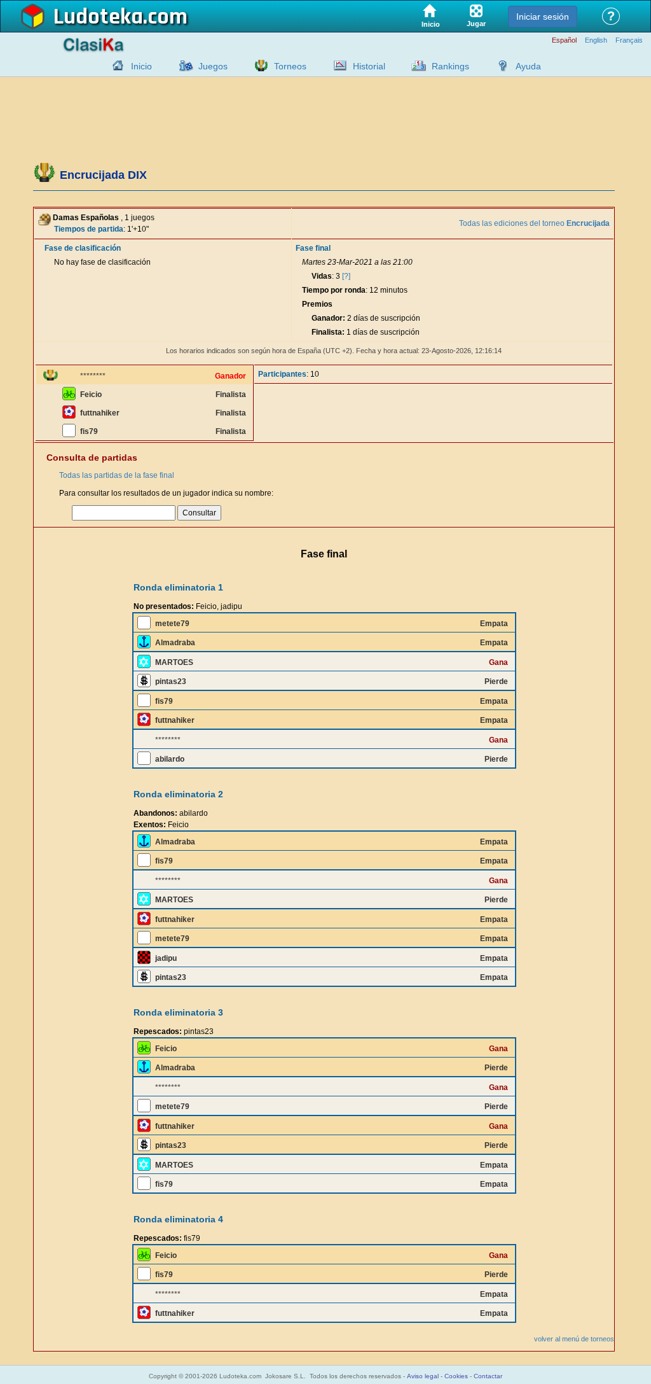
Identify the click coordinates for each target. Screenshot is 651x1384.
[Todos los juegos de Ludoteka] (182, 66)
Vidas (322, 276)
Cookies (456, 1376)
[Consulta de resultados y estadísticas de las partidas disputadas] (337, 66)
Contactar (488, 1376)
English (596, 40)
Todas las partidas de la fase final (116, 475)
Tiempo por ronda (334, 290)
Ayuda (528, 66)
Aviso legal (423, 1376)
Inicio (141, 66)
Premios (317, 304)
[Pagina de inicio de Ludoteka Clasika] (115, 66)
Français (629, 40)
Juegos (213, 66)
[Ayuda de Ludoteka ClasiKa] (500, 66)
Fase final (313, 248)
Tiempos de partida (88, 229)
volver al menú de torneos (574, 1339)
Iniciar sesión (542, 16)
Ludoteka (98, 17)
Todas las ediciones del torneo (534, 223)
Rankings (450, 66)
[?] (346, 276)
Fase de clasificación (83, 248)
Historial (369, 66)
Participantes (282, 374)
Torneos (290, 66)
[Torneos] (258, 66)
